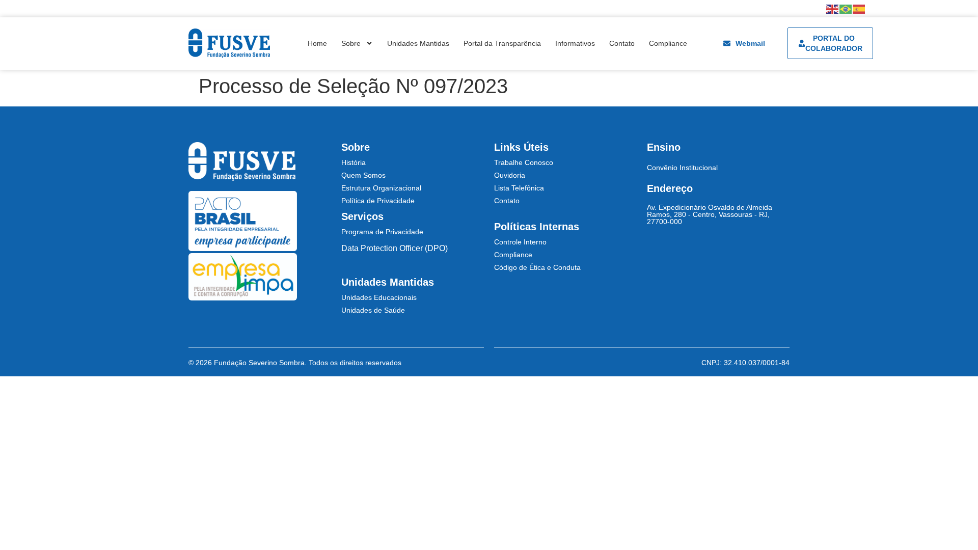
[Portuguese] (846, 8)
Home (317, 43)
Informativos (575, 43)
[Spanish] (859, 8)
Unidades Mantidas (418, 43)
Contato (622, 43)
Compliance (668, 43)
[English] (832, 8)
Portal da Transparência (502, 43)
